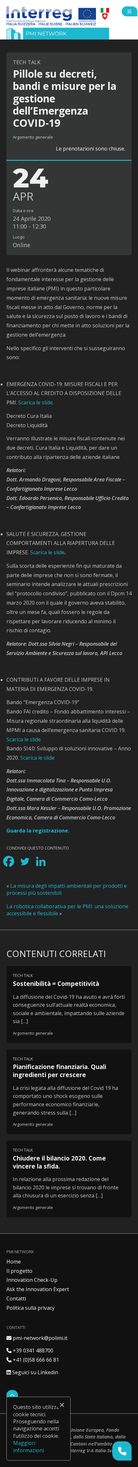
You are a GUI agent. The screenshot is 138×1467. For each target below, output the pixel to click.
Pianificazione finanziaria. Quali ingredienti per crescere (59, 1071)
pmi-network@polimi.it (36, 1338)
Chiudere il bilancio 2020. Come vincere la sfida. (59, 1162)
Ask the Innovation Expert (37, 1289)
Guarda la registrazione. (37, 830)
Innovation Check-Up (31, 1279)
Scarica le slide (35, 402)
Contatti (16, 1298)
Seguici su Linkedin (32, 1372)
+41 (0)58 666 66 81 (32, 1359)
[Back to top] (12, 1395)
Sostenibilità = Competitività (56, 983)
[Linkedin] (40, 861)
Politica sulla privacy (30, 1307)
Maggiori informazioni (28, 1446)
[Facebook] (8, 861)
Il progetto (19, 1270)
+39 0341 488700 (29, 1350)
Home (13, 1261)
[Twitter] (24, 861)
